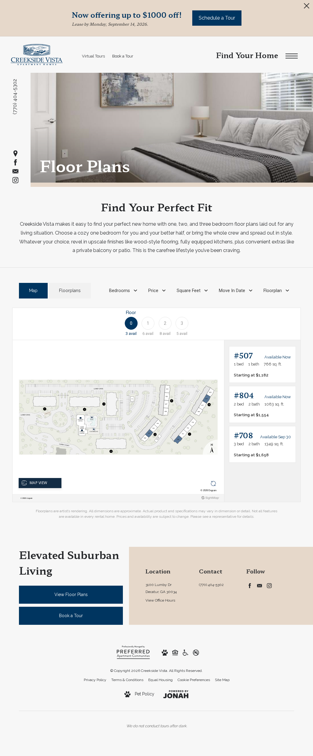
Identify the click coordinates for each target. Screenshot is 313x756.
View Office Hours (160, 600)
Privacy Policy (95, 680)
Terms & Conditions (127, 680)
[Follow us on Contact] (15, 171)
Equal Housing (160, 680)
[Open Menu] (291, 56)
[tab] (33, 290)
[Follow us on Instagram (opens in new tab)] (15, 180)
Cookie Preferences (194, 680)
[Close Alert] (306, 7)
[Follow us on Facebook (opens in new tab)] (15, 162)
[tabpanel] (156, 413)
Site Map (222, 680)
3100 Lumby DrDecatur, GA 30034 (161, 588)
